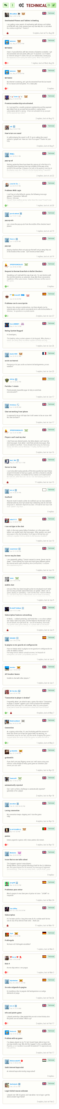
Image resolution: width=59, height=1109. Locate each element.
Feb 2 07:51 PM (15, 1087)
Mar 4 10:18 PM (15, 936)
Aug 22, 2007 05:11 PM (17, 463)
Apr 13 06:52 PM (15, 781)
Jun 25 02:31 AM (15, 356)
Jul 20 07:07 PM (15, 186)
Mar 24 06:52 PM (15, 885)
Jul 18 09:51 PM (15, 156)
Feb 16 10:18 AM (15, 1008)
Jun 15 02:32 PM (15, 382)
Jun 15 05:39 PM (15, 493)
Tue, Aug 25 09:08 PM (17, 73)
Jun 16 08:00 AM (15, 407)
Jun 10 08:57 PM (15, 522)
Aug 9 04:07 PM (15, 129)
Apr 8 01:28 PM (15, 832)
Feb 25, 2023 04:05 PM (17, 806)
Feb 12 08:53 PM (15, 1063)
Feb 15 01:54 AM (15, 1034)
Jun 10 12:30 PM (15, 551)
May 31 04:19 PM (15, 326)
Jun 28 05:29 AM (15, 267)
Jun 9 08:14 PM (15, 581)
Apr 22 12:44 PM (15, 753)
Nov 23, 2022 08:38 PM (17, 910)
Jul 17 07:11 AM (15, 216)
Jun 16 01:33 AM (15, 433)
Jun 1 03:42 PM (15, 670)
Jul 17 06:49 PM (15, 241)
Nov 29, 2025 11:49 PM (17, 983)
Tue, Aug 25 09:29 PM (17, 44)
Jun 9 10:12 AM (15, 610)
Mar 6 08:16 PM (15, 16)
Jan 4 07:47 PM (15, 693)
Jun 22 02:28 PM (15, 299)
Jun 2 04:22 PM (15, 640)
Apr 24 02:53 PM (15, 723)
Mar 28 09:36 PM (15, 855)
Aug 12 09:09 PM (15, 99)
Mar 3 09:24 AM (15, 959)
